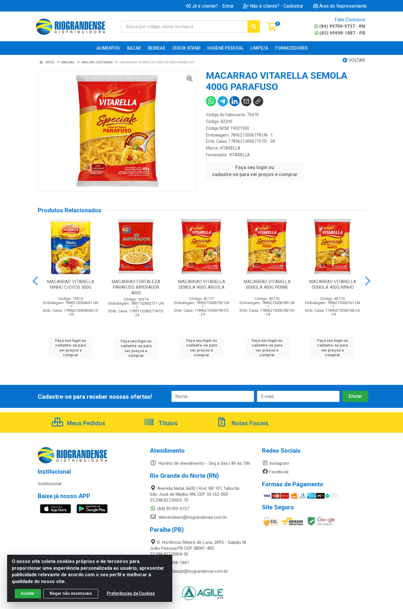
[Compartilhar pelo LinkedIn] (235, 101)
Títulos (167, 423)
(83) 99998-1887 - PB (342, 33)
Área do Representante (343, 6)
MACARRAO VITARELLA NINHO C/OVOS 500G (70, 284)
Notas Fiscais (249, 423)
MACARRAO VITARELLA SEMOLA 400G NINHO (332, 284)
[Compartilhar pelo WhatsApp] (211, 101)
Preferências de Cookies (131, 593)
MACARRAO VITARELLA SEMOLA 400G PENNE (267, 284)
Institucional (49, 483)
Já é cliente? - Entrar (213, 6)
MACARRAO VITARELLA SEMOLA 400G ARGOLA (201, 284)
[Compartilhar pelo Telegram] (223, 101)
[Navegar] (35, 281)
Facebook (279, 472)
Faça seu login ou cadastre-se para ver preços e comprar (254, 171)
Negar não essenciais (71, 593)
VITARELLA (229, 148)
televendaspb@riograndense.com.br (192, 571)
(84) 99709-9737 (173, 508)
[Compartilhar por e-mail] (246, 101)
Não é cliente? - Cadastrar (276, 6)
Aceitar (28, 593)
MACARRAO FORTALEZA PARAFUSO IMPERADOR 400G (136, 287)
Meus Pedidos (85, 423)
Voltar (356, 60)
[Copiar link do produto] (258, 101)
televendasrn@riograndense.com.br (192, 517)
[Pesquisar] (254, 26)
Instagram (279, 463)
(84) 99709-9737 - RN (342, 26)
